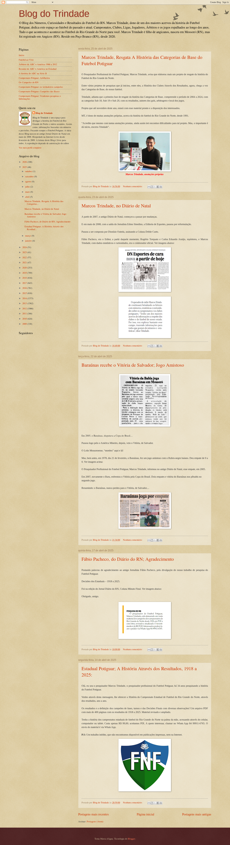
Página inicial (145, 814)
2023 (24, 252)
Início (21, 55)
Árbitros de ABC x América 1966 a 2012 (38, 64)
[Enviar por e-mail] (149, 186)
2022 (24, 257)
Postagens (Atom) (95, 821)
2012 (24, 308)
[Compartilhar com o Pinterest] (160, 186)
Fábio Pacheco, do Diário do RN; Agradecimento (128, 559)
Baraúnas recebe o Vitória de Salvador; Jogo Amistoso (133, 365)
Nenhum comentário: (133, 186)
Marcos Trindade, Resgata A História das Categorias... (44, 202)
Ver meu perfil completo (30, 147)
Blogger (131, 838)
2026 (24, 161)
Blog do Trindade (54, 13)
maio (27, 191)
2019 (24, 272)
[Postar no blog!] (151, 186)
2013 (24, 303)
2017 (24, 282)
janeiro (28, 240)
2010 (24, 318)
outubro (29, 171)
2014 (24, 298)
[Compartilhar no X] (154, 186)
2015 (24, 293)
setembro (29, 176)
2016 (24, 287)
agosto (28, 181)
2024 (24, 247)
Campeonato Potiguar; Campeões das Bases (39, 91)
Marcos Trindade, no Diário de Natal (116, 205)
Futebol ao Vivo (26, 59)
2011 (24, 313)
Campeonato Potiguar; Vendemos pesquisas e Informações (40, 97)
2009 (24, 323)
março (28, 235)
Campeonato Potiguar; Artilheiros (34, 77)
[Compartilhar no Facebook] (157, 186)
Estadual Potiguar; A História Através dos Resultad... (44, 228)
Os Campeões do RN (28, 82)
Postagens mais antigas (196, 814)
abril (27, 196)
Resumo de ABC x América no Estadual (37, 68)
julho (27, 186)
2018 (24, 277)
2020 (24, 267)
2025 (24, 167)
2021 (24, 262)
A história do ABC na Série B (33, 73)
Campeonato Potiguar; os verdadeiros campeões (41, 86)
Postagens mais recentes (93, 814)
